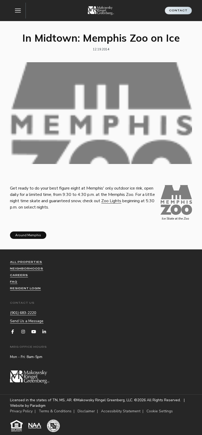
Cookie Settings (160, 411)
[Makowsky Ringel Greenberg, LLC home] (101, 10)
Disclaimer (86, 411)
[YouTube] (33, 331)
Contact (178, 10)
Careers (19, 275)
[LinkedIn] (44, 331)
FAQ (13, 281)
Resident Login (25, 288)
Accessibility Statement (120, 411)
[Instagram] (23, 331)
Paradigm (38, 405)
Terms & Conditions (55, 411)
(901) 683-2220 (23, 312)
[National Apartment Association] (35, 425)
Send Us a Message (26, 320)
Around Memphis (28, 235)
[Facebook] (12, 331)
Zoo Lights (111, 201)
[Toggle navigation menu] (18, 10)
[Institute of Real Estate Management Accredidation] (53, 425)
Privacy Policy (21, 411)
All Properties (26, 262)
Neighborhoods (26, 268)
